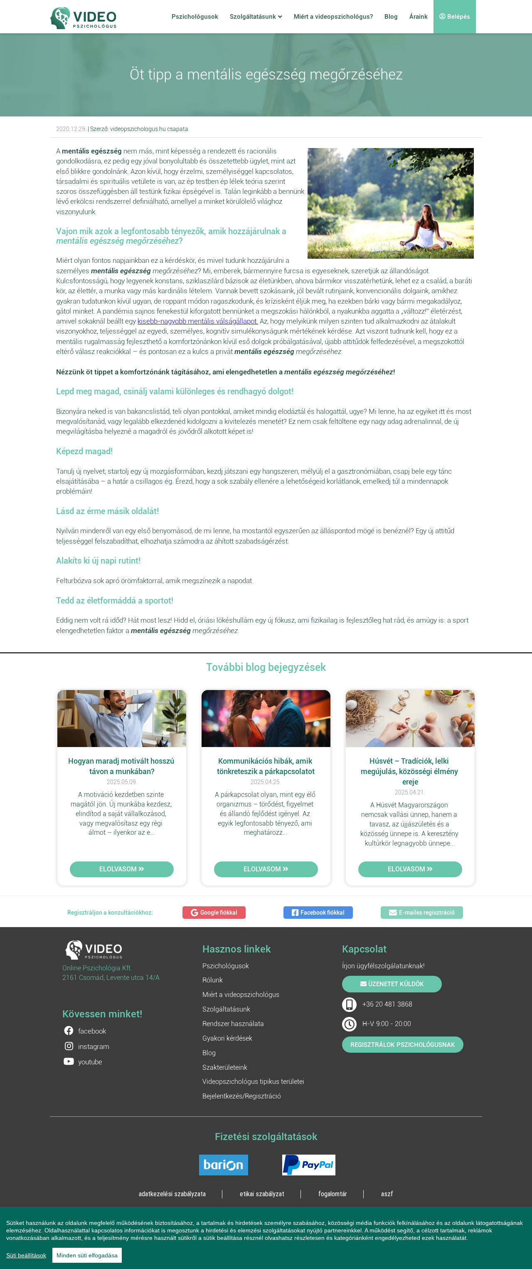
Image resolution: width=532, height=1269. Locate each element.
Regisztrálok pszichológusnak (402, 1045)
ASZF (387, 1194)
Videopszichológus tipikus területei (253, 1082)
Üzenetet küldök (395, 984)
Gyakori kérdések (227, 1038)
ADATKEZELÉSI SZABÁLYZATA (172, 1194)
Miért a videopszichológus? (333, 16)
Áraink (418, 16)
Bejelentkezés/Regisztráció (241, 1096)
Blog (391, 16)
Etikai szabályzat (262, 1194)
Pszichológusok (195, 16)
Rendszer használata (233, 1024)
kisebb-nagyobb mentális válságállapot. (198, 321)
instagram (93, 1046)
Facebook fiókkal (322, 912)
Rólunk (212, 980)
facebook (92, 1031)
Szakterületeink (224, 1067)
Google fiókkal (218, 912)
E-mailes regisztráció (427, 912)
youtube (90, 1062)
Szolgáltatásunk (253, 16)
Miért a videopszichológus (240, 995)
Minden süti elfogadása (87, 1255)
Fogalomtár (332, 1194)
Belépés (458, 16)
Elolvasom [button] (118, 869)
